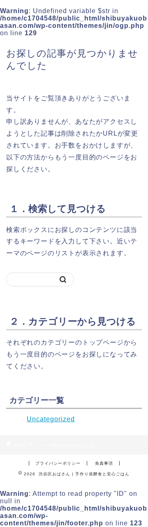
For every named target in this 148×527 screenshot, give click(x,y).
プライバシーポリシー (58, 463)
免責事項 (104, 463)
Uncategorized (51, 419)
